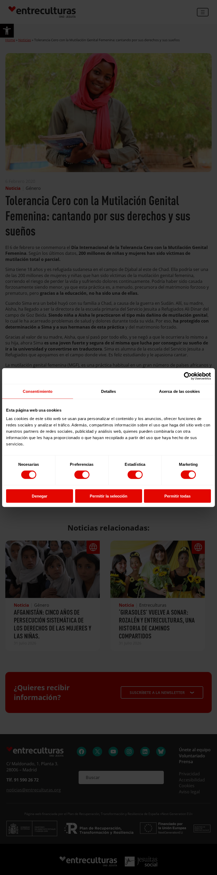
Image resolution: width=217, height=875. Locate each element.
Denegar (39, 496)
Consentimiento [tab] (37, 391)
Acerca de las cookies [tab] (179, 391)
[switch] (81, 475)
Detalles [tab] (108, 391)
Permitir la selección (108, 496)
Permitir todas (177, 496)
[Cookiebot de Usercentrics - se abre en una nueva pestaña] (188, 376)
